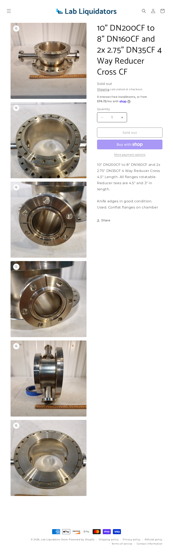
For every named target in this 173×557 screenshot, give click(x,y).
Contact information (149, 543)
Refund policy (153, 539)
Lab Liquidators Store (54, 539)
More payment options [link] (129, 154)
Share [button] (105, 220)
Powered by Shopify (82, 539)
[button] (9, 11)
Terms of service (122, 543)
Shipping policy (109, 539)
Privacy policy (132, 539)
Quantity (103, 109)
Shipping (103, 89)
